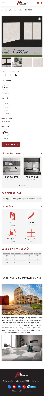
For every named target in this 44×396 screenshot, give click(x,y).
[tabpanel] (11, 169)
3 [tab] (24, 185)
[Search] (38, 3)
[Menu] (3, 3)
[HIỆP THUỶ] (22, 3)
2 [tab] (22, 185)
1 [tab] (19, 185)
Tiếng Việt (41, 3)
